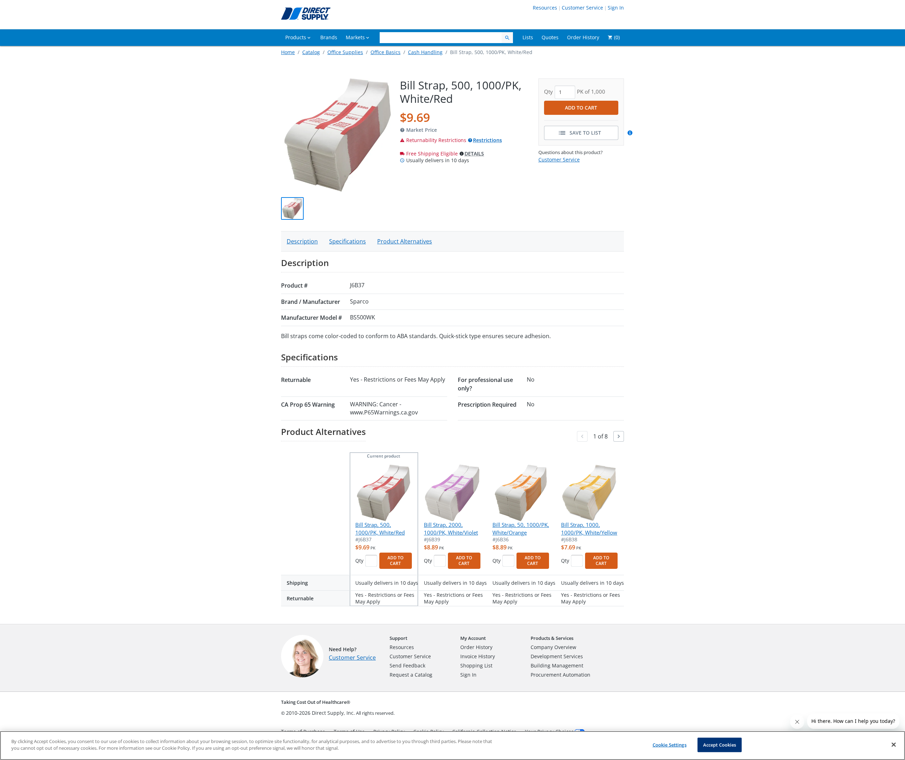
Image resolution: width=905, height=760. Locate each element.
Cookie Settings (670, 745)
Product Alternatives (404, 241)
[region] (452, 745)
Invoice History (477, 656)
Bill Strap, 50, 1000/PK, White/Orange (520, 528)
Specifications (347, 241)
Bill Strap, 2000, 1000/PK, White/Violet (451, 528)
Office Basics (385, 52)
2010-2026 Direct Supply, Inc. (320, 712)
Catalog (311, 52)
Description (302, 241)
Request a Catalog (411, 674)
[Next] (618, 436)
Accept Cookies (719, 745)
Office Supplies (345, 52)
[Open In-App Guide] (631, 132)
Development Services (557, 656)
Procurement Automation (560, 674)
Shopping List (476, 665)
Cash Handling (425, 52)
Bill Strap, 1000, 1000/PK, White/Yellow (589, 528)
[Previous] (582, 436)
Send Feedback (407, 665)
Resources (545, 7)
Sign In (616, 7)
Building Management (557, 665)
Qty (359, 560)
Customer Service (582, 7)
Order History (476, 647)
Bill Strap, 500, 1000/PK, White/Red (380, 528)
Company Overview (553, 647)
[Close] (893, 744)
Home (288, 52)
